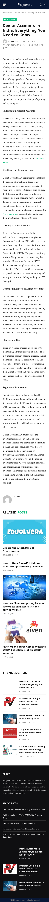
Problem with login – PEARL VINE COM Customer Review (30, 701)
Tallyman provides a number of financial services (30, 732)
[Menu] (4, 5)
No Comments (37, 45)
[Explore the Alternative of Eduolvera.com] (24, 532)
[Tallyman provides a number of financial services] (10, 733)
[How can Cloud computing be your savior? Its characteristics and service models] (24, 587)
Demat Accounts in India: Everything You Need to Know (31, 684)
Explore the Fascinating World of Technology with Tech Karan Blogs (32, 749)
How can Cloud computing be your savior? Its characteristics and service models (23, 606)
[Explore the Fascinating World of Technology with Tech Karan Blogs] (10, 750)
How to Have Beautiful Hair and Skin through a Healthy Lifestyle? (23, 565)
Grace (13, 41)
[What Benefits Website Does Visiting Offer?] (10, 719)
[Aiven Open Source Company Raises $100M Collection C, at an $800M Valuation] (24, 630)
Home (5, 13)
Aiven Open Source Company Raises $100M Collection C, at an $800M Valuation (24, 650)
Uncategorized (10, 19)
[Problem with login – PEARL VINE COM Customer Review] (10, 702)
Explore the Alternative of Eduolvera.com (18, 549)
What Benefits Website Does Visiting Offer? (31, 717)
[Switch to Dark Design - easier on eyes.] (40, 4)
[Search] (45, 5)
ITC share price (10, 213)
